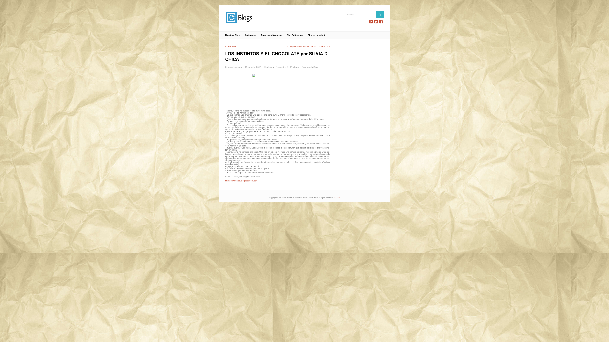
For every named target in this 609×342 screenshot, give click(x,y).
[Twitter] (376, 21)
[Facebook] (381, 21)
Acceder (337, 197)
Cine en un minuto (317, 35)
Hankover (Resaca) (274, 67)
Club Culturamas (295, 35)
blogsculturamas (233, 67)
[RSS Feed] (371, 21)
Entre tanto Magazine (271, 35)
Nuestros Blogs (232, 35)
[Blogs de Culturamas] (239, 24)
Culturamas (250, 35)
